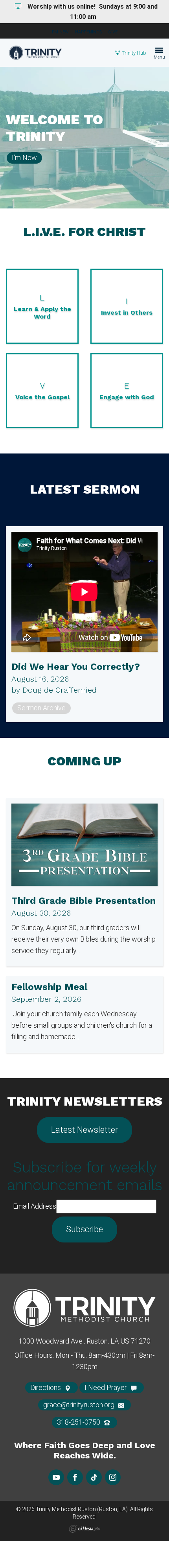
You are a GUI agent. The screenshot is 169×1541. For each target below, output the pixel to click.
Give (113, 32)
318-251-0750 (79, 1422)
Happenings (88, 32)
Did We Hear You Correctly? (75, 666)
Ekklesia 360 (84, 1529)
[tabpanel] (84, 137)
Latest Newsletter (84, 1130)
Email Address (34, 1206)
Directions (46, 1387)
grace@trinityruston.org (79, 1405)
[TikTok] (94, 1477)
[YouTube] (56, 1477)
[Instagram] (113, 1477)
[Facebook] (75, 1477)
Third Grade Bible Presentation (83, 900)
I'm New (60, 32)
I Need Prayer (106, 1387)
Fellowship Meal (49, 986)
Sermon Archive (41, 708)
